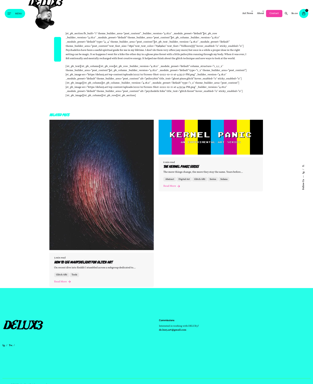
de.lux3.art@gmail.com (172, 330)
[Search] (286, 13)
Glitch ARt (61, 274)
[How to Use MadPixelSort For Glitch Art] (101, 185)
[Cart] (303, 13)
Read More (60, 281)
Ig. (303, 172)
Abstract (169, 179)
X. (303, 166)
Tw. (11, 345)
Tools (74, 274)
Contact (274, 13)
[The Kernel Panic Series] (211, 137)
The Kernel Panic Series (181, 166)
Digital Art (184, 179)
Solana (223, 179)
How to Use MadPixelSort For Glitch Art (83, 262)
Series (213, 179)
